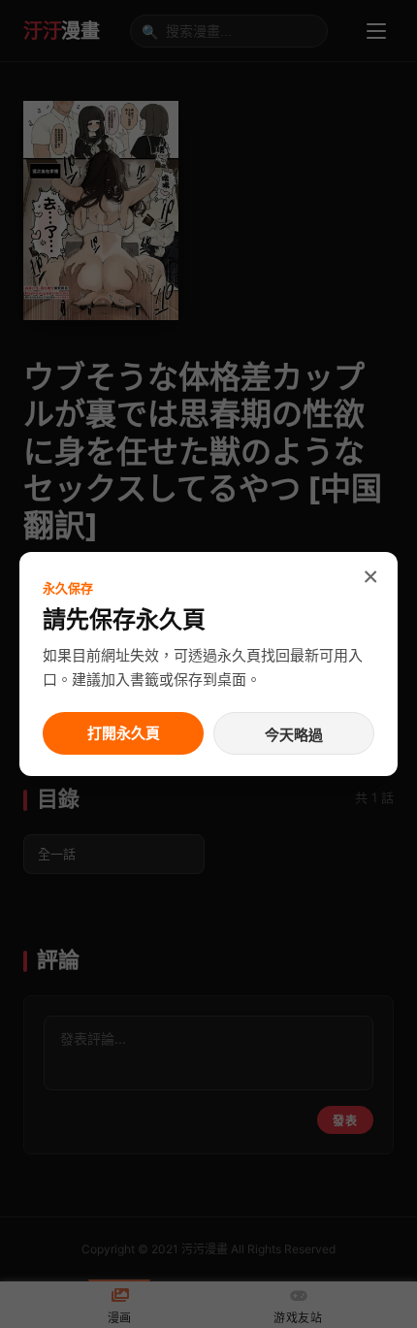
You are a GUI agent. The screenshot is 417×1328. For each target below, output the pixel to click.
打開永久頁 (123, 733)
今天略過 (294, 735)
